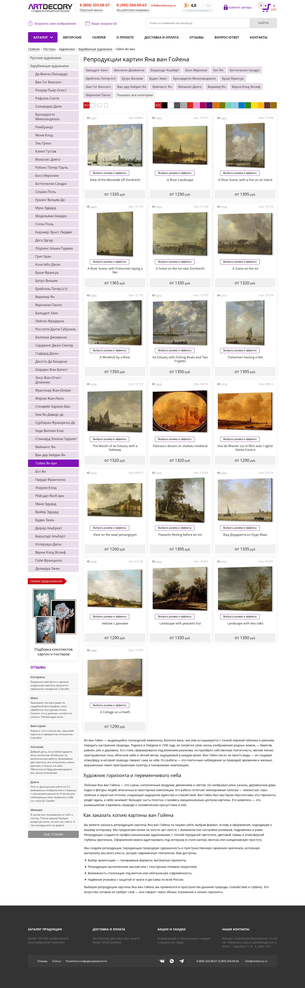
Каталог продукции (45, 929)
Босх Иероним (196, 70)
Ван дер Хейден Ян (131, 87)
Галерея (99, 37)
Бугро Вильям (132, 78)
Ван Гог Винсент (98, 87)
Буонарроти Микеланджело (194, 78)
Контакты (258, 37)
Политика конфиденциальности (86, 961)
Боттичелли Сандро (245, 70)
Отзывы (196, 37)
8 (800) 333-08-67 (95, 4)
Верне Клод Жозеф (246, 87)
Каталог (40, 37)
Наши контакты (235, 929)
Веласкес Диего (189, 87)
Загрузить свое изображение (55, 23)
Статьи (56, 961)
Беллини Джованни (129, 70)
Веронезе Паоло (98, 95)
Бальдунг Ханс (97, 70)
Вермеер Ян (217, 87)
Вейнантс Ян (162, 87)
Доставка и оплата (161, 37)
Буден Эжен (158, 78)
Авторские (72, 37)
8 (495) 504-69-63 (131, 4)
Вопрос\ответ (227, 37)
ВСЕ (86, 105)
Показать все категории (135, 95)
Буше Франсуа (233, 78)
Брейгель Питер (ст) (101, 78)
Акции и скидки (171, 929)
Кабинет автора (240, 7)
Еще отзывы (53, 834)
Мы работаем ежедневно (133, 10)
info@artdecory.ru (163, 5)
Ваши (104, 23)
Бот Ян (218, 70)
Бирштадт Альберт (165, 70)
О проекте (125, 37)
